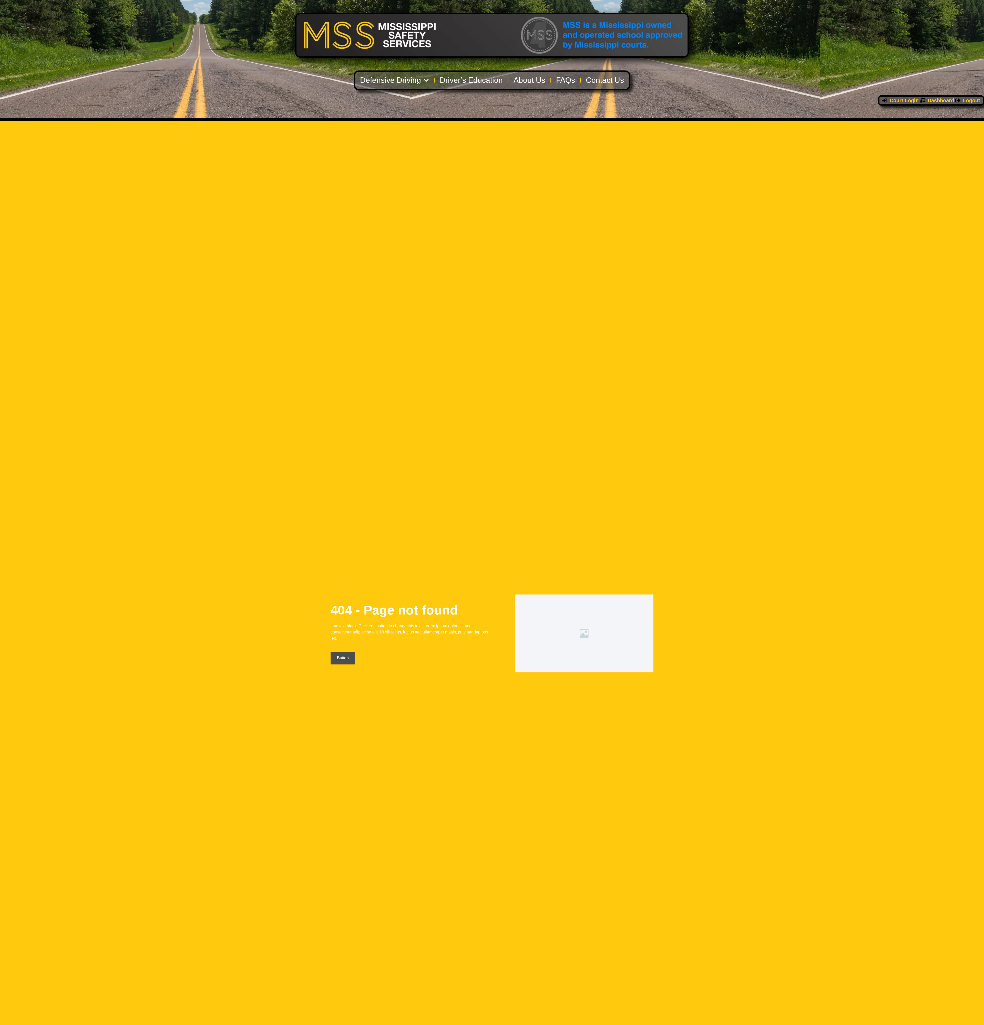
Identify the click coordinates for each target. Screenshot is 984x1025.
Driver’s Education (471, 80)
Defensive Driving (390, 80)
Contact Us (605, 80)
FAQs (565, 80)
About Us (529, 80)
